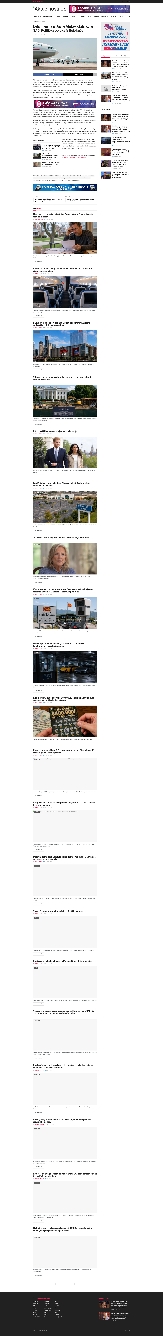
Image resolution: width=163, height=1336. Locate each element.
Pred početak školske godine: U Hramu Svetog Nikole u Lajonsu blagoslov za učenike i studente (63, 1066)
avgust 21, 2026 (49, 1015)
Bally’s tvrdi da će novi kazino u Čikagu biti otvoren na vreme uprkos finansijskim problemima (61, 324)
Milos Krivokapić (39, 219)
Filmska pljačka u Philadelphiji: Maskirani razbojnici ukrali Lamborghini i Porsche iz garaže (60, 644)
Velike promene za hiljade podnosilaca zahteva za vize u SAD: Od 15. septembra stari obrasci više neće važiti (63, 1012)
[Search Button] (129, 17)
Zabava (65, 17)
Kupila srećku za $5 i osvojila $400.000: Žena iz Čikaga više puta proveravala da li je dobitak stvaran (63, 699)
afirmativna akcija (42, 175)
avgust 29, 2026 (117, 122)
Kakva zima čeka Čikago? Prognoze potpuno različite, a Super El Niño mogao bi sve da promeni (63, 751)
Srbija (36, 598)
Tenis (56, 1303)
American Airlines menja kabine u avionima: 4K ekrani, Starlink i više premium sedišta (51, 146)
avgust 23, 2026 (47, 150)
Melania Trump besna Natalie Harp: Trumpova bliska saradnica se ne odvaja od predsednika (64, 858)
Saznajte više (39, 261)
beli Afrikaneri (81, 175)
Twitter (77, 157)
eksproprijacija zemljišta (60, 178)
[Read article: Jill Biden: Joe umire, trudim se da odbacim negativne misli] (37, 164)
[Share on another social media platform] (95, 74)
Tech (89, 17)
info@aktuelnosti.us (38, 1)
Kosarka (46, 1301)
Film (34, 1308)
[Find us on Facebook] (122, 1)
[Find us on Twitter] (124, 1)
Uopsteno (57, 1310)
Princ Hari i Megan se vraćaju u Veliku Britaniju (55, 431)
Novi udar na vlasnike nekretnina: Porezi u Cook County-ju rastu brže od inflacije (63, 215)
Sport (82, 17)
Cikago (35, 1306)
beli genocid (90, 175)
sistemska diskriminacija (72, 180)
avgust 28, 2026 (117, 145)
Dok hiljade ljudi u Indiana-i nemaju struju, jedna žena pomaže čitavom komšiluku (62, 1120)
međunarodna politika (58, 180)
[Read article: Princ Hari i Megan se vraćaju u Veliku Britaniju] (65, 452)
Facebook (72, 157)
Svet (35, 438)
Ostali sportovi (48, 1308)
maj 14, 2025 (36, 35)
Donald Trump (47, 178)
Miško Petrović (38, 273)
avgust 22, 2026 (48, 648)
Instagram (65, 157)
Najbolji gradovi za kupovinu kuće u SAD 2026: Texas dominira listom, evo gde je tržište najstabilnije (62, 1229)
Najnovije (37, 17)
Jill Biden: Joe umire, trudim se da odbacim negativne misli (61, 537)
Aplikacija (122, 17)
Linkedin (83, 157)
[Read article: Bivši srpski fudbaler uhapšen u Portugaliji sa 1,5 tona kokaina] (65, 982)
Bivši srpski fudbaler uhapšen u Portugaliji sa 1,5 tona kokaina (62, 961)
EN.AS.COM (67, 152)
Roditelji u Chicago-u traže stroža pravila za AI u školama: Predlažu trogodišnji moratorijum (65, 1174)
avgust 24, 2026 (49, 219)
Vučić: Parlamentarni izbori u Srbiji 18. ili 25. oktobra (58, 911)
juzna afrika (37, 180)
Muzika (46, 1306)
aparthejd (58, 175)
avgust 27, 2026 (117, 179)
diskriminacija (38, 178)
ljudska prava (46, 180)
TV (55, 1308)
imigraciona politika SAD (83, 178)
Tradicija (114, 17)
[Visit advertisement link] (99, 9)
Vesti (58, 17)
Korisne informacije (101, 17)
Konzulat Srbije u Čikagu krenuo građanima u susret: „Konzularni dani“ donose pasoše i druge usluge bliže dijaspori (120, 76)
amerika (35, 1303)
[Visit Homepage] (49, 8)
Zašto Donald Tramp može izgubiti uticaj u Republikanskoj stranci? (120, 87)
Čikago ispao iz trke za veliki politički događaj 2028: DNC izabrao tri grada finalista (64, 803)
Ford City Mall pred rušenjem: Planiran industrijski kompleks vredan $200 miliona (61, 484)
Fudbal (35, 1310)
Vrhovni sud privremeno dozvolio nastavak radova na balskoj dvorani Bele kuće (50, 155)
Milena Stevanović (39, 1015)
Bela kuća (72, 175)
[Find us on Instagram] (127, 1)
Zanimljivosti (58, 1317)
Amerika (44, 21)
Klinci (34, 1312)
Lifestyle (74, 17)
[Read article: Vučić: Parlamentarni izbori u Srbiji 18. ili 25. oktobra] (65, 932)
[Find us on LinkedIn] (129, 1)
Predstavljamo (48, 17)
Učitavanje (65, 1284)
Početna (35, 21)
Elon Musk (71, 178)
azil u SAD (65, 175)
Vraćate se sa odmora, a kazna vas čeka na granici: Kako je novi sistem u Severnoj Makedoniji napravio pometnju (63, 590)
